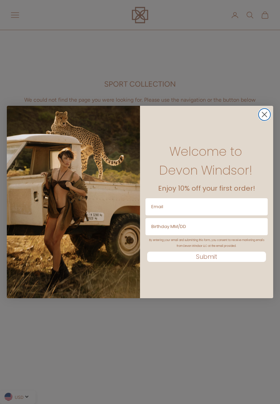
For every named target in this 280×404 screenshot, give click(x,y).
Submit (206, 256)
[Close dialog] (264, 115)
